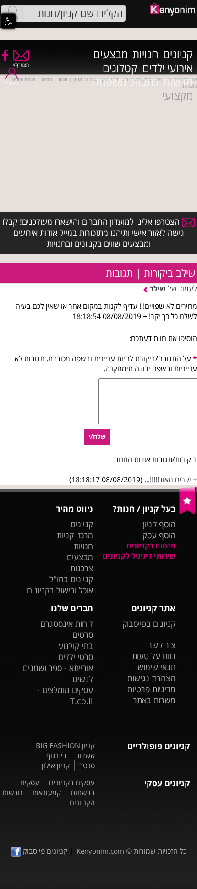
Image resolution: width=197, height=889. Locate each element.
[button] (8, 21)
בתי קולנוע (75, 645)
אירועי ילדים (167, 68)
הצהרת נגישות (151, 677)
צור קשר (161, 644)
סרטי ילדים (75, 656)
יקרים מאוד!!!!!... (167, 480)
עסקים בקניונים (72, 782)
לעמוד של (173, 289)
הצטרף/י (21, 65)
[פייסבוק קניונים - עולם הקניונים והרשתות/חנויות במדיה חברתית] (4, 55)
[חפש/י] (12, 12)
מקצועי (177, 95)
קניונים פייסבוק (44, 851)
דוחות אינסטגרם (66, 623)
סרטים (82, 634)
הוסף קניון (159, 524)
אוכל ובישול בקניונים (60, 590)
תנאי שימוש (156, 666)
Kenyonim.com (100, 850)
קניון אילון (56, 765)
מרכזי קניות (75, 535)
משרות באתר (154, 699)
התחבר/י (11, 83)
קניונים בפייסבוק (148, 623)
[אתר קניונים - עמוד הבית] (188, 513)
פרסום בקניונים (150, 546)
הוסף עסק (158, 535)
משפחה (109, 82)
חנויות (145, 54)
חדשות (178, 82)
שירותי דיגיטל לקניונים (139, 556)
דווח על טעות (153, 655)
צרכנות (81, 568)
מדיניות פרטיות (151, 688)
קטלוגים (120, 68)
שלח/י (97, 436)
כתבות (145, 82)
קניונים (178, 54)
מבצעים (110, 54)
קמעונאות (46, 793)
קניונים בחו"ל (71, 579)
